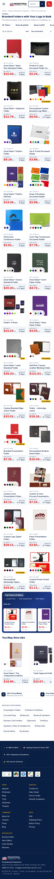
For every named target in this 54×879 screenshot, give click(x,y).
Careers (5, 820)
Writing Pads (40, 726)
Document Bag (10, 715)
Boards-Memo (9, 731)
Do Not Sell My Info (44, 871)
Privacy (32, 827)
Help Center (34, 792)
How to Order (34, 795)
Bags (4, 795)
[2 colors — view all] (32, 56)
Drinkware (6, 792)
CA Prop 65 (7, 874)
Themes (5, 806)
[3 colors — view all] (7, 142)
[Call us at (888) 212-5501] (49, 4)
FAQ (30, 816)
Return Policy (34, 823)
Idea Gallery (7, 840)
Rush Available (22, 25)
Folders (5, 14)
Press (4, 823)
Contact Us (33, 788)
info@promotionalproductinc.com (28, 868)
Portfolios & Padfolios (34, 710)
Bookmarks (24, 731)
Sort (27, 31)
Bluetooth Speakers (42, 715)
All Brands (6, 803)
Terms (21, 871)
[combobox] (34, 4)
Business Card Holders (13, 721)
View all (7, 604)
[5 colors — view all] (36, 228)
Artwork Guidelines (37, 799)
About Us (6, 816)
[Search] (42, 4)
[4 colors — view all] (8, 270)
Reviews (5, 847)
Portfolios (44, 721)
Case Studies (7, 844)
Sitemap (16, 874)
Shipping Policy (35, 820)
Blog (4, 827)
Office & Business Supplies (18, 11)
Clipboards (31, 721)
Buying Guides (8, 837)
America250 (39, 25)
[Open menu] (4, 4)
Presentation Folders (12, 710)
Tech (4, 799)
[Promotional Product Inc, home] (18, 4)
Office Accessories (38, 11)
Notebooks (24, 715)
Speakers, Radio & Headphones (17, 726)
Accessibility (31, 871)
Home (4, 11)
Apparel (5, 788)
